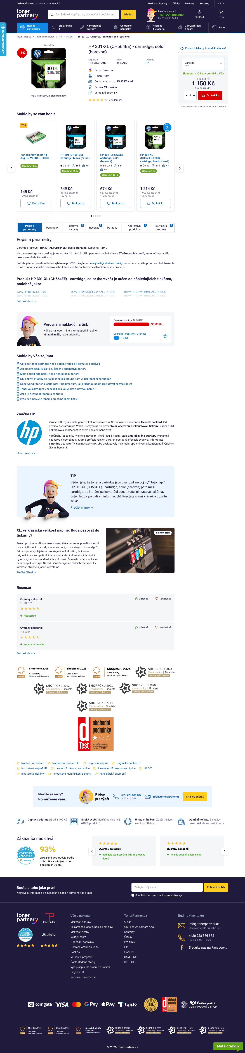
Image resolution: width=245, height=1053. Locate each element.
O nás (127, 921)
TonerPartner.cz (135, 915)
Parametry (52, 227)
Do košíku (213, 95)
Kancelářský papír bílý (113, 773)
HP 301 (70, 36)
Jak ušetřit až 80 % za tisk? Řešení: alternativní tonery (53, 368)
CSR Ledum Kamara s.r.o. (139, 927)
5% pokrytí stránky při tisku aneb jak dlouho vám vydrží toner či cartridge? (65, 378)
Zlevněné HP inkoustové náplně (117, 768)
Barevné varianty (74, 227)
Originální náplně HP (128, 763)
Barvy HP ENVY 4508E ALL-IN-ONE (145, 295)
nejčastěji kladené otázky (107, 263)
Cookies (75, 952)
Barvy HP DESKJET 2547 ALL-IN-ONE (92, 291)
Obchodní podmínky (82, 942)
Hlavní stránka (24, 36)
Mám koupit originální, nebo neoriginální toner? (49, 373)
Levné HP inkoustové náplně (73, 768)
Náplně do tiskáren (45, 36)
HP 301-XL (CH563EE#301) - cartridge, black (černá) (154, 158)
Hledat (128, 14)
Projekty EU (77, 972)
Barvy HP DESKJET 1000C (32, 295)
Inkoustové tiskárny (32, 773)
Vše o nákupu (80, 915)
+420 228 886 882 (171, 15)
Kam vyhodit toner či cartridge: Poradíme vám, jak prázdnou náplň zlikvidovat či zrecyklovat (76, 384)
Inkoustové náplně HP (34, 768)
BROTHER (130, 962)
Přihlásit (199, 17)
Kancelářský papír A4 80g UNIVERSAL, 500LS (34, 156)
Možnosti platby (79, 932)
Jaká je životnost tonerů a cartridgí (41, 394)
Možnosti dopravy (157, 3)
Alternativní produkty (134, 227)
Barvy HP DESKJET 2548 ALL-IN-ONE (92, 295)
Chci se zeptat (195, 796)
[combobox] (203, 64)
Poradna (112, 227)
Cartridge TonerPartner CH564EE (130, 333)
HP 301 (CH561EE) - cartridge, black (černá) (74, 156)
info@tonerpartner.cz (165, 796)
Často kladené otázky (82, 962)
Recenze (94, 227)
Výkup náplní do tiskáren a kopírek (90, 967)
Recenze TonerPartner (83, 977)
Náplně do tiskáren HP (65, 763)
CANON (129, 952)
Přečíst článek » (26, 572)
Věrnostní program (81, 957)
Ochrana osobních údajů (84, 947)
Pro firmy (189, 3)
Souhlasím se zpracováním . (159, 895)
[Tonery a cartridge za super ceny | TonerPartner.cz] (27, 14)
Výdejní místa (78, 937)
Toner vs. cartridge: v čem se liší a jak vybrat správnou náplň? (57, 389)
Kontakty (204, 3)
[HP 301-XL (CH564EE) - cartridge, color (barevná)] (49, 88)
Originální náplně (98, 763)
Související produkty (161, 227)
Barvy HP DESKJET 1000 (31, 291)
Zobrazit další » (26, 653)
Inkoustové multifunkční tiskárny (72, 773)
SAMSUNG (130, 957)
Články (176, 3)
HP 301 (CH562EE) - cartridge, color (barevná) (112, 158)
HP (60, 36)
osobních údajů (174, 895)
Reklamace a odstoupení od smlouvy (91, 927)
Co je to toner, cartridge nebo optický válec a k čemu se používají (60, 363)
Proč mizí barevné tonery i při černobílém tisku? (49, 399)
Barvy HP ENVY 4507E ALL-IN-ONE (145, 291)
